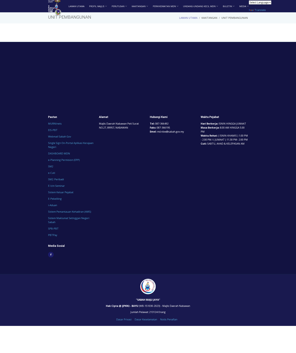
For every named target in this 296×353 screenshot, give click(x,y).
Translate (260, 10)
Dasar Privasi (124, 319)
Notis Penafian (168, 319)
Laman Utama (76, 6)
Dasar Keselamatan (146, 319)
